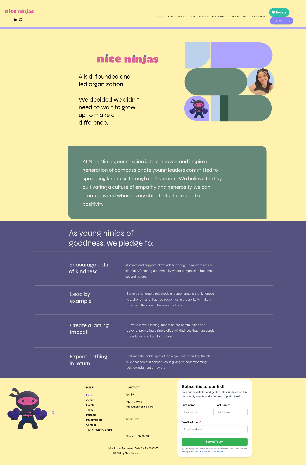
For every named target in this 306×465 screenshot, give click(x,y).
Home (90, 395)
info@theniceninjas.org (140, 406)
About (90, 399)
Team (89, 409)
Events (90, 404)
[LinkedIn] (16, 19)
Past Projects (94, 419)
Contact (91, 424)
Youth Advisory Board (98, 429)
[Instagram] (21, 19)
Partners (91, 414)
